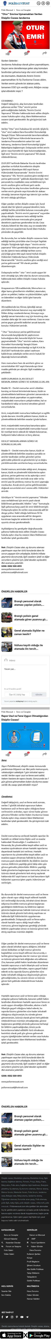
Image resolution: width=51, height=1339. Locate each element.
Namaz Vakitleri (33, 1298)
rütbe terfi (40, 1202)
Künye (29, 1257)
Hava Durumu (33, 1291)
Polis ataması (41, 1199)
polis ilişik (5, 1202)
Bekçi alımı (5, 1185)
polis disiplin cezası (27, 1202)
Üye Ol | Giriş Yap (17, 694)
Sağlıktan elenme (15, 1181)
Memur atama (42, 1188)
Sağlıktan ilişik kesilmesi (30, 1185)
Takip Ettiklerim (33, 1273)
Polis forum (33, 1192)
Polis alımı (15, 1185)
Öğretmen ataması (9, 1199)
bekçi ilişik (14, 1202)
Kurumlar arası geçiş (26, 1199)
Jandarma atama (35, 1195)
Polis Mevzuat (7, 10)
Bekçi (38, 1181)
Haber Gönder (33, 1295)
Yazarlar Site (6, 1291)
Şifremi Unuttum (34, 1265)
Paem (43, 1181)
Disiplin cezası (7, 1178)
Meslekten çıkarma (21, 1178)
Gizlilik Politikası (33, 1280)
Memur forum (7, 1192)
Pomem (26, 1181)
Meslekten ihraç (36, 1178)
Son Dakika (6, 1295)
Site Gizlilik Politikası (35, 1269)
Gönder (38, 694)
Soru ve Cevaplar (23, 10)
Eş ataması (14, 1188)
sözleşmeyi (20, 701)
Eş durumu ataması (27, 1188)
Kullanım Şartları (33, 1254)
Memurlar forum (20, 1192)
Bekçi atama (22, 1195)
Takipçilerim (32, 1276)
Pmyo (32, 1181)
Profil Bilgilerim (33, 1261)
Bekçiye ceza (11, 1195)
